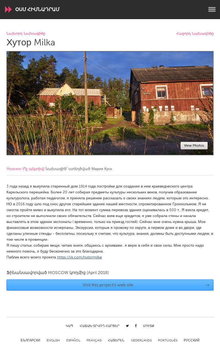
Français (94, 340)
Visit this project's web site (146, 284)
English (53, 340)
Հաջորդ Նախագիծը (195, 33)
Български (30, 340)
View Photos (194, 145)
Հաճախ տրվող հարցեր (99, 326)
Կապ (69, 326)
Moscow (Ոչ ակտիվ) (25, 169)
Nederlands (141, 340)
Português (167, 340)
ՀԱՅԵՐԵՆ (116, 340)
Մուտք (148, 326)
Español (73, 340)
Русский (192, 340)
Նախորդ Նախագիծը (25, 33)
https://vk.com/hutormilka (79, 257)
